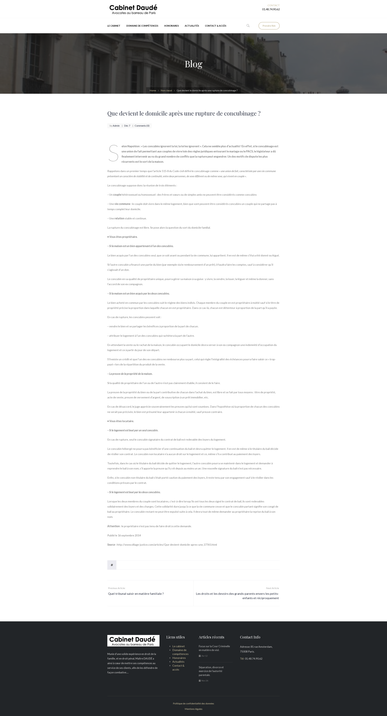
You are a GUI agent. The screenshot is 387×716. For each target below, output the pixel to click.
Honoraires (171, 25)
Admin (116, 125)
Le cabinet (113, 25)
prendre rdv (269, 25)
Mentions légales (193, 708)
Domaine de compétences (142, 25)
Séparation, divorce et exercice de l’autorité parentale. (211, 671)
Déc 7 (127, 125)
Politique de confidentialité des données (193, 703)
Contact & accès (215, 25)
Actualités (192, 25)
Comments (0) (142, 125)
